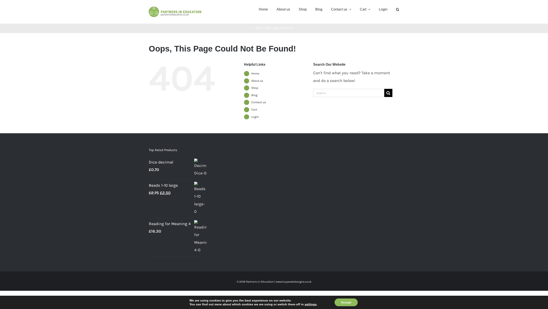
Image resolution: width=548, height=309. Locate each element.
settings (311, 304)
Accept (346, 302)
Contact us (258, 102)
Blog (254, 95)
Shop (254, 88)
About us (257, 81)
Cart (254, 109)
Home (255, 73)
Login (255, 117)
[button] (397, 9)
